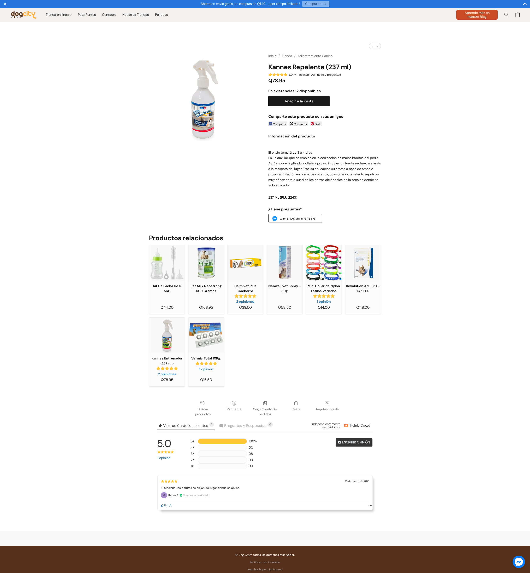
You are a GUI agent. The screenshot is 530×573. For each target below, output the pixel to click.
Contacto (109, 14)
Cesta (296, 409)
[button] (23, 15)
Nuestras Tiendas (135, 14)
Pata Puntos (87, 14)
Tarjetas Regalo (327, 409)
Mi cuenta (233, 409)
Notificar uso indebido (265, 562)
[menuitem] (372, 46)
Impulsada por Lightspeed (265, 569)
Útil (166, 505)
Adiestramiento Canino (315, 56)
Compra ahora (315, 4)
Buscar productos (203, 411)
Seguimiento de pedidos (265, 411)
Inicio (272, 56)
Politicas (161, 14)
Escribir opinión (355, 442)
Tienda (287, 56)
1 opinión (163, 458)
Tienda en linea (58, 14)
